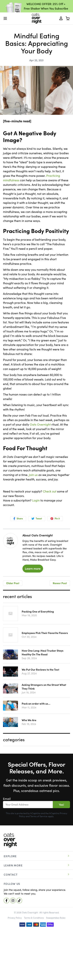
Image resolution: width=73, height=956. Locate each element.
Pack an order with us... (36, 703)
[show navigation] (5, 18)
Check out (49, 491)
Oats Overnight (40, 424)
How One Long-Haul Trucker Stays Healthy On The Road (42, 652)
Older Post (12, 583)
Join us (33, 475)
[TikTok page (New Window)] (19, 900)
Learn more (33, 568)
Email (7, 799)
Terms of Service (38, 816)
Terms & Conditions (34, 917)
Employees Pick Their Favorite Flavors (45, 633)
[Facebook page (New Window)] (6, 900)
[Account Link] (61, 18)
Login (36, 500)
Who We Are (29, 720)
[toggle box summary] (68, 18)
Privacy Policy (15, 917)
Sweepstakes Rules (55, 917)
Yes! (61, 804)
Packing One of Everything (38, 611)
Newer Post (60, 583)
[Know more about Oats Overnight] (10, 540)
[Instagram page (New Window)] (13, 900)
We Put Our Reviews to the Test (40, 669)
